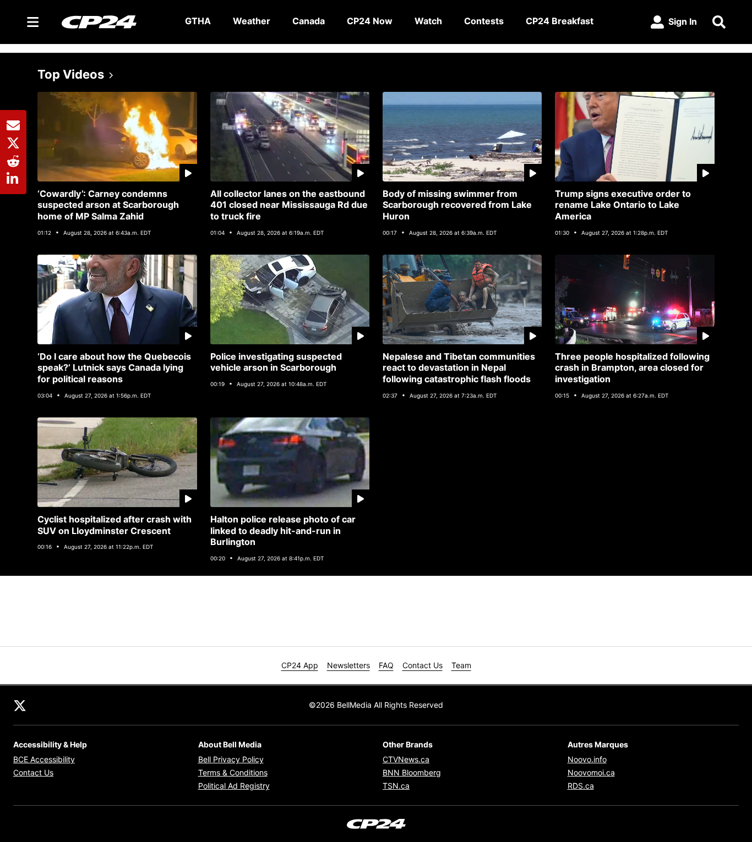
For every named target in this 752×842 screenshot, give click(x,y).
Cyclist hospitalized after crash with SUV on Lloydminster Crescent (114, 525)
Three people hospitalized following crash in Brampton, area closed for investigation (632, 368)
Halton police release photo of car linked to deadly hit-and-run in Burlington (283, 531)
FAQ (386, 665)
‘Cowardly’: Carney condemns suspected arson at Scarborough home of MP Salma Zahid (108, 205)
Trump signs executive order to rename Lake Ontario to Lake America (623, 205)
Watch (428, 20)
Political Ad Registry (234, 785)
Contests (484, 20)
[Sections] (33, 22)
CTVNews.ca (406, 759)
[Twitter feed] (19, 705)
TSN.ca (396, 785)
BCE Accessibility (44, 759)
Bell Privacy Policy (231, 759)
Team (461, 665)
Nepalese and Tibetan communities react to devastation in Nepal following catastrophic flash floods (459, 368)
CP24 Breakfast (559, 20)
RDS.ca (581, 785)
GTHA (198, 20)
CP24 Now (370, 20)
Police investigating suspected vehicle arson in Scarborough (276, 362)
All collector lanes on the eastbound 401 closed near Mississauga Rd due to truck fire (289, 205)
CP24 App (299, 665)
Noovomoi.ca (591, 772)
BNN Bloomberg (412, 772)
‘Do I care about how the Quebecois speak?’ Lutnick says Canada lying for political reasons (114, 368)
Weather (251, 20)
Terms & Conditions (233, 772)
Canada (308, 20)
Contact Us (422, 665)
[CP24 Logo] (114, 21)
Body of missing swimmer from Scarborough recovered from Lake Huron (457, 205)
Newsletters (348, 665)
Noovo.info (587, 759)
